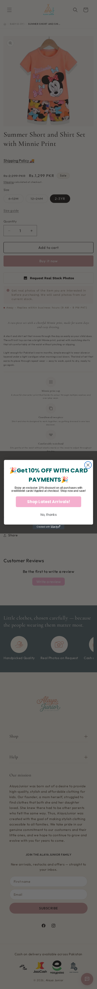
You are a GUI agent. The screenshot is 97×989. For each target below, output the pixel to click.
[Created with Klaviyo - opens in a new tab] (49, 526)
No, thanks (48, 514)
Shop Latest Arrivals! (48, 502)
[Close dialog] (88, 464)
